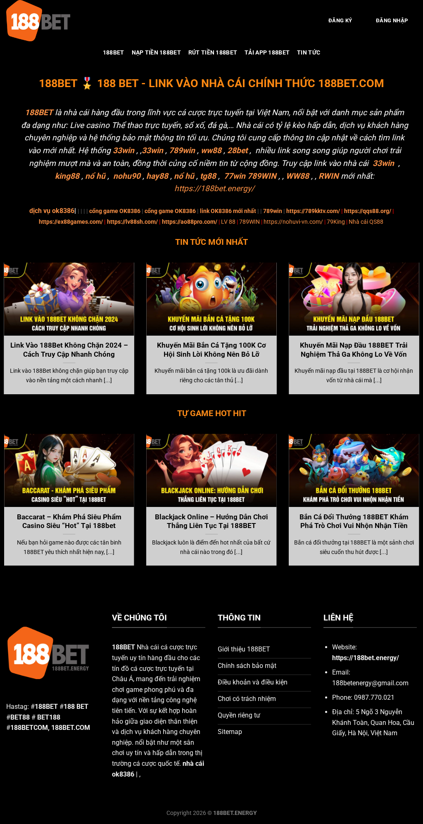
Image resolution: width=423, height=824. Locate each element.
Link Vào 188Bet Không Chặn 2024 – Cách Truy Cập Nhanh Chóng (69, 349)
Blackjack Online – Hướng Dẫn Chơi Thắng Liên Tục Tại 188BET (211, 521)
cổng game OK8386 (114, 211)
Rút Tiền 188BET (212, 52)
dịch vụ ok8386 (51, 211)
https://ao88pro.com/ (189, 221)
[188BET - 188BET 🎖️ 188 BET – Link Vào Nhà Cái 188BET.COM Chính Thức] (47, 20)
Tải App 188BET (267, 52)
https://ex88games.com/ (71, 221)
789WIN (249, 221)
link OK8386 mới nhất (228, 211)
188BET (113, 52)
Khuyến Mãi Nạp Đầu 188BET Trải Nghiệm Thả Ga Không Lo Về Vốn (354, 349)
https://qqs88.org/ (367, 211)
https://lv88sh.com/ (132, 221)
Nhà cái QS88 (366, 221)
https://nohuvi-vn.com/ (293, 221)
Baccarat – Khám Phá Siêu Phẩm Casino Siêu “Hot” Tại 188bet (69, 521)
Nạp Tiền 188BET (156, 52)
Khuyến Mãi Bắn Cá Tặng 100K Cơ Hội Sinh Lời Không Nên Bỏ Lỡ (211, 349)
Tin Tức (308, 52)
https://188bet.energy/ (214, 188)
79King (336, 221)
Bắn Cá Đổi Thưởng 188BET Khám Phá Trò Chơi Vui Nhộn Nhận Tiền (354, 521)
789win (272, 211)
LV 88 (228, 221)
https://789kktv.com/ (313, 211)
